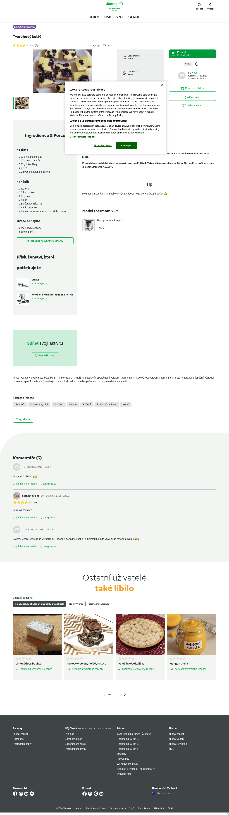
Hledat (173, 728)
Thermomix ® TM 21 (128, 739)
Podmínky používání (96, 808)
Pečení (87, 404)
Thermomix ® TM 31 (128, 744)
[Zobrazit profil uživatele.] (182, 75)
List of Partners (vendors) (84, 136)
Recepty (17, 728)
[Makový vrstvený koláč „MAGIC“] (88, 634)
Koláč (126, 404)
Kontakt (78, 808)
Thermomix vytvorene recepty (35, 669)
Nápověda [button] (134, 16)
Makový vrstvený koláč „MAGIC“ (87, 663)
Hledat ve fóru (176, 739)
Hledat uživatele (178, 744)
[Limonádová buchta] (37, 634)
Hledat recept (20, 734)
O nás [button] (119, 16)
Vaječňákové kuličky (131, 663)
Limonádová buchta (28, 663)
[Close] (161, 85)
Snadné (19, 404)
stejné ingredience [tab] (99, 603)
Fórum (120, 728)
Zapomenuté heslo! (75, 744)
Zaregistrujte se (73, 739)
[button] (199, 6)
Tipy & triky (123, 759)
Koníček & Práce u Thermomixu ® (136, 769)
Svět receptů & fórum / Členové (134, 734)
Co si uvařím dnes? (127, 764)
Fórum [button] (107, 16)
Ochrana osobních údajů (122, 808)
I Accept (126, 145)
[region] (115, 117)
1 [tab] (109, 694)
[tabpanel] (114, 656)
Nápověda (159, 808)
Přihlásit (69, 734)
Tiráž (170, 808)
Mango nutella (179, 663)
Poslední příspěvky (75, 749)
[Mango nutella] (191, 634)
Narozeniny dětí (39, 404)
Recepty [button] (94, 16)
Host (194, 72)
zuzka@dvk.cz (30, 495)
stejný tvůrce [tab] (76, 603)
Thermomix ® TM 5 (127, 749)
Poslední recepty (22, 744)
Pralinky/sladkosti (106, 404)
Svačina (58, 404)
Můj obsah (88, 728)
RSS (171, 749)
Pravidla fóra (124, 774)
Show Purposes (103, 145)
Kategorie (18, 739)
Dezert (73, 404)
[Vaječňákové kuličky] (140, 634)
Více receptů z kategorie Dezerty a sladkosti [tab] (39, 603)
